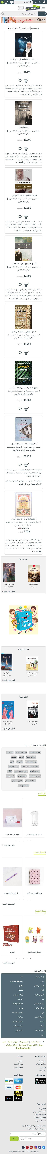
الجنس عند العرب (35, 776)
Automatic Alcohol (34, 834)
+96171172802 (40, 1114)
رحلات (42, 1026)
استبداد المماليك (33, 584)
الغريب (21, 757)
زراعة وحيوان (18, 994)
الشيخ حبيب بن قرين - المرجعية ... (23, 263)
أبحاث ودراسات (11, 1045)
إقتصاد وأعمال (39, 985)
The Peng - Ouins (32, 673)
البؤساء (13, 757)
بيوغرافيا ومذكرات (16, 981)
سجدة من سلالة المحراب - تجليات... (23, 59)
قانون (42, 1035)
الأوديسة (20, 761)
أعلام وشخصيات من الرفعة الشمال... (23, 444)
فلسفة (42, 1021)
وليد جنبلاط (32, 724)
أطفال (21, 985)
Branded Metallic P (12, 893)
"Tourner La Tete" (12, 834)
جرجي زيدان (33, 587)
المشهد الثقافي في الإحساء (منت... (23, 519)
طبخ (42, 990)
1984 (10, 771)
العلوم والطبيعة (17, 1012)
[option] (34, 817)
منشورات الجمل (17, 780)
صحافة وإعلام (39, 1003)
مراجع (21, 1008)
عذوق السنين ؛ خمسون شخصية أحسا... (23, 387)
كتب (42, 1041)
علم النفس (19, 1030)
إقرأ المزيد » (24, 94)
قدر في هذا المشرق (32, 721)
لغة (22, 976)
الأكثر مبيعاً (32, 1045)
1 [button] (30, 841)
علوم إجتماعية (18, 1021)
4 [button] (19, 841)
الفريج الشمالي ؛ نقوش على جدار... (23, 331)
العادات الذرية (31, 757)
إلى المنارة (6, 673)
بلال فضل (7, 724)
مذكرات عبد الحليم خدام (30, 766)
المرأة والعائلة (39, 1008)
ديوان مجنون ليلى (21, 771)
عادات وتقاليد (18, 1026)
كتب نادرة (22, 1045)
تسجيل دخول (39, 2)
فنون (42, 981)
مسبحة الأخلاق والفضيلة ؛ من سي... (23, 195)
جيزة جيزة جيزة (7, 721)
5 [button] (16, 841)
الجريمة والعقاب (35, 752)
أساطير (20, 999)
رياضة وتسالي (39, 1017)
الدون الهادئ (22, 776)
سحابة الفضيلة (23, 127)
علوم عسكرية (39, 1030)
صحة (21, 990)
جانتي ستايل (10, 776)
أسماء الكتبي (31, 675)
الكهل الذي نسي (23, 785)
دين (43, 1012)
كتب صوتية (24, 1041)
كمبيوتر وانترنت (17, 1003)
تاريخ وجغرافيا (39, 994)
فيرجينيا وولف (6, 675)
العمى (12, 761)
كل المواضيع (40, 976)
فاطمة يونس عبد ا (8, 587)
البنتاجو (12, 952)
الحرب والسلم (34, 771)
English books (23, 1048)
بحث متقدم (35, 1041)
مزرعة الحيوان (30, 780)
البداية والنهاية (14, 766)
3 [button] (23, 841)
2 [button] (27, 841)
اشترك (14, 1138)
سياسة (20, 1017)
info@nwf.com (40, 1117)
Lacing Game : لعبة (35, 952)
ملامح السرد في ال (9, 584)
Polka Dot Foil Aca (34, 893)
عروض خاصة (13, 1041)
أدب (43, 999)
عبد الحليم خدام (31, 761)
